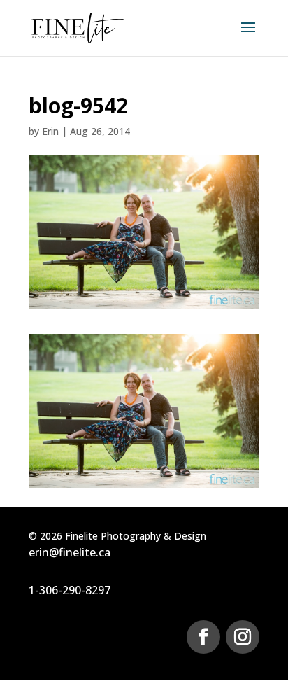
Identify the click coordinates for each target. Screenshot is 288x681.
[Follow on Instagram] (242, 637)
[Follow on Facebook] (203, 637)
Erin (50, 131)
